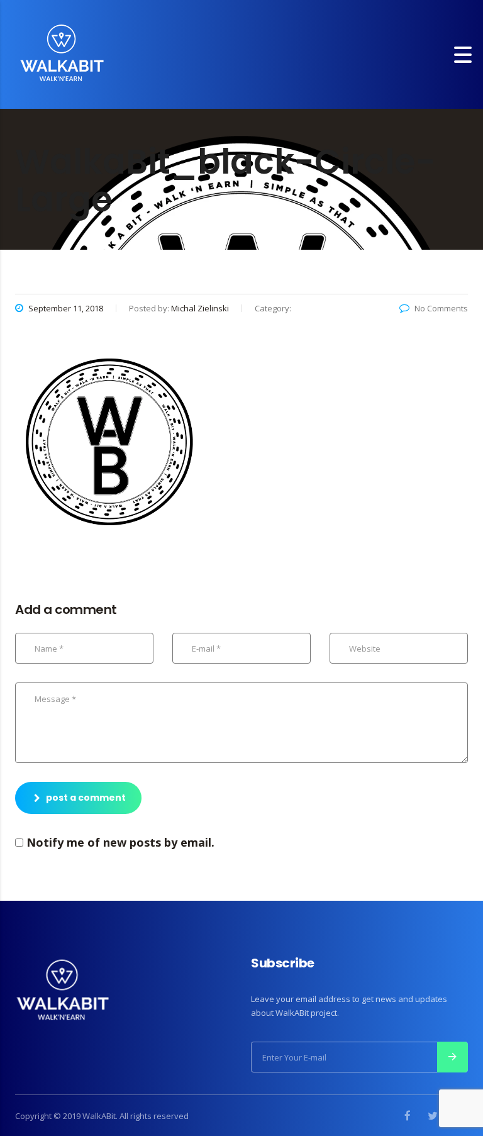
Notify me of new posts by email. (120, 842)
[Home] (61, 52)
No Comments (441, 308)
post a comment (86, 797)
